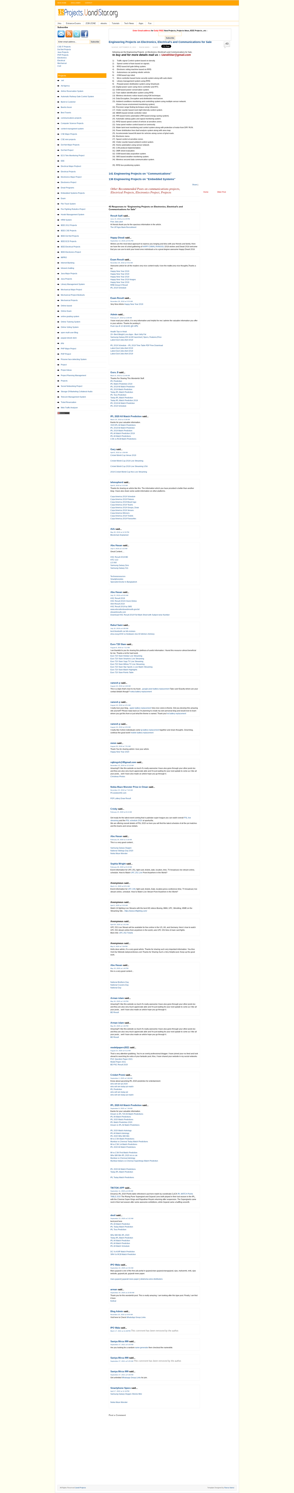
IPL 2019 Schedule (118, 288)
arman (113, 1289)
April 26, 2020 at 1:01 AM (119, 924)
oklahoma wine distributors (151, 1279)
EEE (62, 161)
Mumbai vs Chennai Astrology (122, 1158)
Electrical (61, 60)
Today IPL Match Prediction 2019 (124, 400)
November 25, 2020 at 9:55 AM (121, 1314)
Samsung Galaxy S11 (119, 568)
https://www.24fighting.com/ (135, 911)
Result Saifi (116, 215)
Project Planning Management (73, 375)
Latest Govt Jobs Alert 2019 (122, 340)
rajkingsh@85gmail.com (123, 762)
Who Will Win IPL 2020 (119, 1235)
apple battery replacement (141, 708)
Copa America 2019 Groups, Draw (124, 508)
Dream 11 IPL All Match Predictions (124, 1125)
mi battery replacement (176, 713)
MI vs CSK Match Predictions (122, 1139)
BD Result (114, 1012)
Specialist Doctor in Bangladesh (123, 582)
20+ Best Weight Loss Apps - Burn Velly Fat (128, 334)
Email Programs (67, 188)
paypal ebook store (69, 338)
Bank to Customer (68, 102)
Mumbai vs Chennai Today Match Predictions (129, 1142)
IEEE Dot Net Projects (70, 236)
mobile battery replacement (142, 733)
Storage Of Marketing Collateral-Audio (76, 391)
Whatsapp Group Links (131, 1378)
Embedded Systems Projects (73, 193)
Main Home (61, 3)
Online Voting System (70, 327)
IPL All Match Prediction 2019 (122, 433)
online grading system (70, 316)
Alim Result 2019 (117, 604)
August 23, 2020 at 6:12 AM (120, 1050)
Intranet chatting (67, 268)
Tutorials (115, 23)
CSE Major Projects (69, 134)
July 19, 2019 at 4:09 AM (119, 628)
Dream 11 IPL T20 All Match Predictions (126, 1114)
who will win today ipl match (122, 1086)
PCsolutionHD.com (118, 793)
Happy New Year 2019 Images (123, 279)
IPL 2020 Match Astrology (121, 1130)
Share (155, 47)
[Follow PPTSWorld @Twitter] (76, 37)
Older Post (221, 192)
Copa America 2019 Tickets (121, 516)
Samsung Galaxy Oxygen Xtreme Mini (126, 1394)
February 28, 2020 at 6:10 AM (121, 867)
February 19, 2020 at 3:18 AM (121, 839)
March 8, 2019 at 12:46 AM (120, 375)
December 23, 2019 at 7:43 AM (121, 790)
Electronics (62, 58)
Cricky (113, 808)
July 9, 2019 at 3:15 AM (118, 548)
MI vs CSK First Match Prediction (123, 1153)
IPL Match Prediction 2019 (121, 384)
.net (62, 80)
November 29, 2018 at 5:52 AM (121, 263)
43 (226, 43)
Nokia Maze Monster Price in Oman (129, 787)
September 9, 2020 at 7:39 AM (121, 1108)
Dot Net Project (67, 150)
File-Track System (68, 204)
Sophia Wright (118, 863)
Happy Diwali (117, 237)
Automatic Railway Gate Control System (77, 96)
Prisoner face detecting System (74, 359)
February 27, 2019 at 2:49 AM (121, 318)
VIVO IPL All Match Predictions (123, 425)
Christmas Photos (117, 776)
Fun (149, 23)
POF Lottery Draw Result (120, 798)
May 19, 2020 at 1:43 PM (119, 968)
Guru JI (114, 372)
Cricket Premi (117, 1075)
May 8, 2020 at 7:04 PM (118, 946)
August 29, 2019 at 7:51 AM (120, 746)
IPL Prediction (116, 381)
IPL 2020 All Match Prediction (126, 416)
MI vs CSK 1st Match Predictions (123, 1144)
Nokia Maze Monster (119, 853)
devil (112, 1215)
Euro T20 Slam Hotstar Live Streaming (126, 656)
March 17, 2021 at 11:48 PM (120, 1331)
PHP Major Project (68, 349)
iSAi (112, 529)
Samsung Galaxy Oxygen (121, 848)
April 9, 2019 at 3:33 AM (119, 485)
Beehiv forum (66, 107)
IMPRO (64, 257)
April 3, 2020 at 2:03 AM (119, 905)
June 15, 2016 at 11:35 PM (120, 219)
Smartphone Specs (120, 1388)
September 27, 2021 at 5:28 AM (121, 1375)
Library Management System (73, 284)
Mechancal (62, 63)
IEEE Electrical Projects (70, 247)
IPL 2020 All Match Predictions (123, 1147)
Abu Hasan (116, 545)
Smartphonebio (116, 579)
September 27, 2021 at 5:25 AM (122, 1361)
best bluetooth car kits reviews (122, 631)
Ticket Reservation (68, 402)
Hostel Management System (72, 214)
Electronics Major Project (71, 177)
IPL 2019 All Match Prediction (122, 387)
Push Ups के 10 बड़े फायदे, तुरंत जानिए (124, 326)
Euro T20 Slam (118, 644)
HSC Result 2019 (117, 598)
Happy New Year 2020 (119, 752)
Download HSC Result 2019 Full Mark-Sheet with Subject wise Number (140, 615)
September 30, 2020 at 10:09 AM (122, 1292)
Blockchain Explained (119, 535)
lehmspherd (116, 482)
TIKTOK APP (117, 1187)
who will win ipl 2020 (119, 1084)
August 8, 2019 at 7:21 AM (120, 647)
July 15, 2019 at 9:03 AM (119, 595)
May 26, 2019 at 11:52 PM (119, 532)
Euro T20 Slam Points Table (122, 672)
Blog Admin (116, 1311)
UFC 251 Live (136, 873)
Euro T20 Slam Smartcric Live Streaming (127, 659)
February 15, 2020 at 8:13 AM (121, 812)
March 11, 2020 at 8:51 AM (120, 886)
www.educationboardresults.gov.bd (124, 609)
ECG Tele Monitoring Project (72, 155)
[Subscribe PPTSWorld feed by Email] (61, 37)
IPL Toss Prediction (118, 395)
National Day (115, 988)
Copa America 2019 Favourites (123, 519)
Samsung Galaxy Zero (119, 565)
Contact (88, 3)
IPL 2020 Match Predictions (121, 1119)
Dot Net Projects (64, 49)
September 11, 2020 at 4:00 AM (121, 1191)
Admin (113, 314)
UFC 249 (132, 889)
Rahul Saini (116, 625)
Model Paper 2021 (118, 1062)
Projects (64, 381)
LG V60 (113, 563)
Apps (141, 23)
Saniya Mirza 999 (119, 1341)
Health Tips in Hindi (118, 332)
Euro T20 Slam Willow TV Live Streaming (127, 664)
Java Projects (63, 52)
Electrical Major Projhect (71, 166)
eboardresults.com (118, 612)
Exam (63, 198)
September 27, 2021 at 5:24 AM (121, 1344)
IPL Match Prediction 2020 (121, 1122)
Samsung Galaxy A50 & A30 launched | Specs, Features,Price (136, 337)
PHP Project (66, 354)
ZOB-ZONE (91, 23)
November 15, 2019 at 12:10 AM (122, 765)
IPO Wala (115, 1264)
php (62, 343)
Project (64, 365)
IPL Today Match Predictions (122, 1177)
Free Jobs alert (116, 222)
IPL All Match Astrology (119, 1133)
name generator (141, 1347)
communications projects (71, 118)
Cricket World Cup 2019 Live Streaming (126, 461)
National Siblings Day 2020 (121, 851)
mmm (113, 743)
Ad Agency (65, 86)
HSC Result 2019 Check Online (123, 601)
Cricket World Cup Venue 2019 (123, 455)
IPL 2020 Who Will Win (119, 1136)
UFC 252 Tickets (126, 933)
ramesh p (115, 683)
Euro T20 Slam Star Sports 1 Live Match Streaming (131, 667)
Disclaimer (75, 3)
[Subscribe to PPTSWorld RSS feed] (69, 37)
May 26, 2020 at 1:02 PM (119, 1001)
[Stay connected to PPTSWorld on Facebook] (84, 37)
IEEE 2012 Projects (69, 225)
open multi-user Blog (69, 332)
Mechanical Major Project (71, 290)
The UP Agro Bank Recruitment (123, 227)
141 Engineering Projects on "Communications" (140, 173)
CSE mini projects (68, 139)
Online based (66, 306)
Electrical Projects (68, 172)
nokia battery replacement (141, 692)
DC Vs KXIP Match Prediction (122, 1252)
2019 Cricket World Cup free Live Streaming (128, 472)
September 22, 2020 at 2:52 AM (121, 1268)
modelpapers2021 (119, 1047)
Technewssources (117, 576)
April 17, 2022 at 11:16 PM (119, 1391)
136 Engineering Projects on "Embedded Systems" (142, 179)
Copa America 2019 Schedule (122, 496)
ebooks (104, 23)
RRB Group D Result (119, 285)
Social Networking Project (71, 386)
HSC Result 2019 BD (119, 557)
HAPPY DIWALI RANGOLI (153, 247)
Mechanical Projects (69, 300)
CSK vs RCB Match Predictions (123, 439)
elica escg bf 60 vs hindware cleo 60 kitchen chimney (132, 634)
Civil (59, 66)
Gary (113, 449)
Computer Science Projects (72, 123)
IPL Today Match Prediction (121, 1227)
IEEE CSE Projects (68, 231)
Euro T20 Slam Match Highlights (123, 670)
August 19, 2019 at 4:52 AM (120, 727)
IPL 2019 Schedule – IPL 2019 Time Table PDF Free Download (136, 345)
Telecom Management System (73, 397)
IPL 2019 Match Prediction (121, 389)
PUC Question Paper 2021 (121, 1059)
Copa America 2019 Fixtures (122, 499)
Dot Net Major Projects (70, 145)
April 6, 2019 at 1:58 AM (119, 452)
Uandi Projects (80, 1488)
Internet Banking (67, 263)
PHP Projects (62, 55)
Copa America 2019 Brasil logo (123, 502)
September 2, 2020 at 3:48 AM (121, 1078)
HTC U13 (114, 560)
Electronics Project (68, 182)
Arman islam (117, 998)
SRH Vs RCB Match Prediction (123, 1254)
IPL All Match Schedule (120, 1246)
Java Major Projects (69, 273)
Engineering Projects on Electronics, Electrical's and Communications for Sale (160, 42)
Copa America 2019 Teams (121, 505)
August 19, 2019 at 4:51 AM (120, 705)
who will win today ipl (119, 1092)
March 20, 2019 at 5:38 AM (120, 419)
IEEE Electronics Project (71, 252)
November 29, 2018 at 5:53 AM (121, 301)
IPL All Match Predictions (120, 436)
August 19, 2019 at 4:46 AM (120, 686)
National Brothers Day (119, 982)
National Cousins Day (119, 985)
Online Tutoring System (70, 322)
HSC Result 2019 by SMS (121, 607)
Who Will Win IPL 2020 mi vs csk (123, 1155)
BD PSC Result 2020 (119, 1065)
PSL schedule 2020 (134, 820)
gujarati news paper (130, 1279)
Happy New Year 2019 (119, 271)
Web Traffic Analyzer (69, 408)
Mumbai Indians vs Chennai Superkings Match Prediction (134, 1161)
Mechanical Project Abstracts (73, 295)
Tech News (129, 23)
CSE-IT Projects (64, 47)
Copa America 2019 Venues (122, 510)
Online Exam (66, 311)
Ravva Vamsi (229, 1488)
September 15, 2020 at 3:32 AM (121, 1218)
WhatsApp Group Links (136, 1317)
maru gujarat (115, 1279)
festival (113, 1301)
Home (205, 192)
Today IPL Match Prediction (121, 392)
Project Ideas (66, 370)
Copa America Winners (120, 513)
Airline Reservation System (72, 91)
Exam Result (117, 259)
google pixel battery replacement (156, 689)
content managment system (72, 129)
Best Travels (66, 113)
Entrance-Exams (73, 23)
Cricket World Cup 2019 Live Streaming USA (129, 466)
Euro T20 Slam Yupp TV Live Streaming (126, 661)
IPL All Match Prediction (120, 1224)
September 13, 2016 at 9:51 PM (121, 241)
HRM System (66, 220)
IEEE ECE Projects (68, 241)
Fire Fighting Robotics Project (73, 209)
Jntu (59, 23)
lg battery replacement (150, 730)
